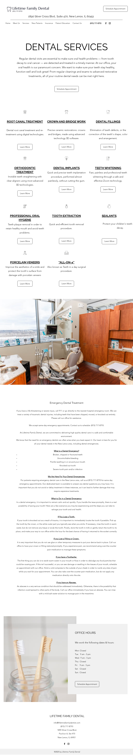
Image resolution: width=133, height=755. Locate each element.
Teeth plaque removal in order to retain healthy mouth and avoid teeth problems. (25, 228)
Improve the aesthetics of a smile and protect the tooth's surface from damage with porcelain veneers (25, 271)
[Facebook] (106, 23)
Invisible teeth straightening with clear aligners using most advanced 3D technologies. (25, 180)
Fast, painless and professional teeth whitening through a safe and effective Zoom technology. (108, 176)
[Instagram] (109, 23)
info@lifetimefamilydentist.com (67, 722)
